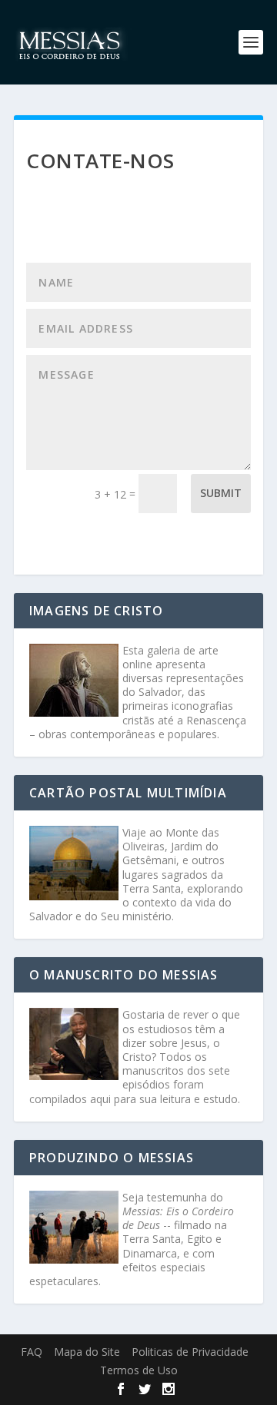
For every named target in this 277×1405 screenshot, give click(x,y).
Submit (221, 492)
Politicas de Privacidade (190, 1351)
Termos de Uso (139, 1370)
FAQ (31, 1351)
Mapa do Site (87, 1351)
